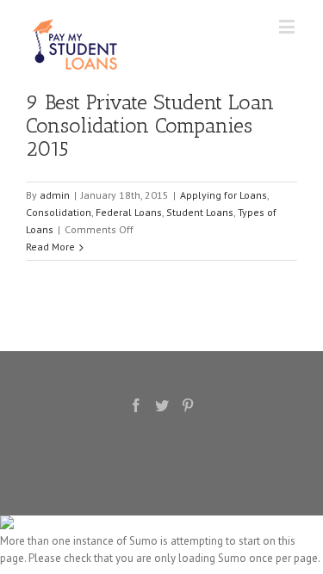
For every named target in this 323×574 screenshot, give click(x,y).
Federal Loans (129, 212)
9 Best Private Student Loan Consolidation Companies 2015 (150, 125)
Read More (50, 246)
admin (55, 194)
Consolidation (58, 212)
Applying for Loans (223, 194)
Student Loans (199, 212)
